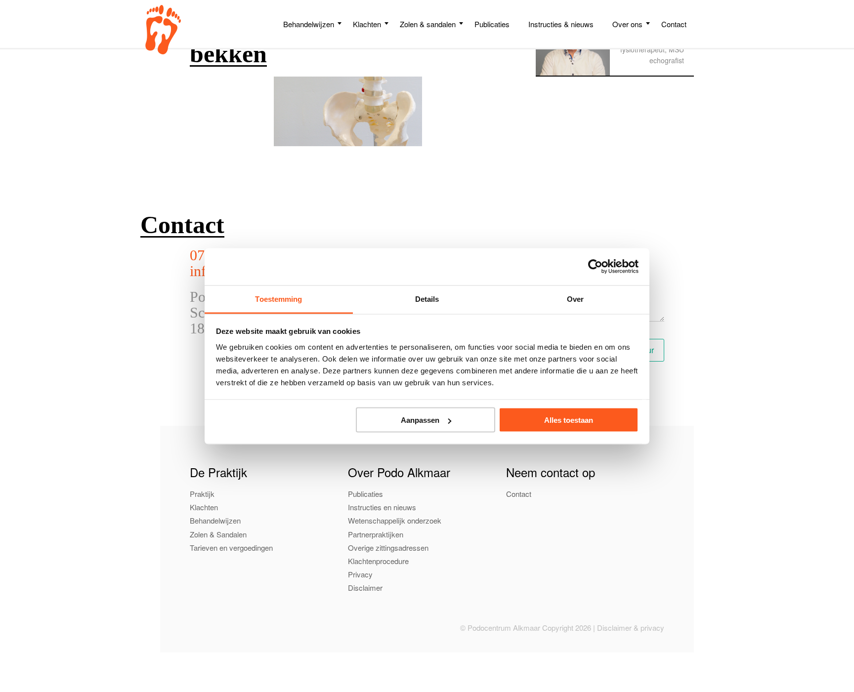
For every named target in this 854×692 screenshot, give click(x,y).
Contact (673, 24)
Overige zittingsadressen (388, 547)
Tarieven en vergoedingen (231, 547)
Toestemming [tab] (278, 298)
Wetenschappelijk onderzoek (394, 520)
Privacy (360, 574)
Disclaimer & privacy (630, 627)
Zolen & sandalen (428, 24)
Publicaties (492, 24)
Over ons (627, 24)
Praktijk (202, 493)
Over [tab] (575, 298)
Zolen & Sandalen (218, 534)
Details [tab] (427, 298)
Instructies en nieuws (382, 507)
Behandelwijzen (308, 24)
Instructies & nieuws (561, 24)
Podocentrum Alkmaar (163, 29)
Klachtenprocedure (378, 561)
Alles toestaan (568, 420)
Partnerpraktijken (375, 534)
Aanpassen (420, 420)
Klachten (367, 24)
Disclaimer (365, 587)
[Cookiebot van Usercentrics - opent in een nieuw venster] (595, 266)
